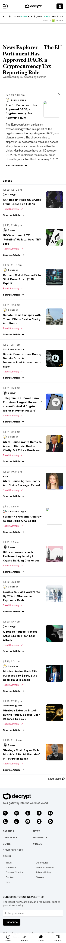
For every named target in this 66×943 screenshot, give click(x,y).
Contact (10, 877)
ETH (30, 16)
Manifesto (11, 867)
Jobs (8, 882)
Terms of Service (45, 867)
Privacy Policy (43, 872)
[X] (5, 813)
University (40, 837)
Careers (40, 877)
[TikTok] (16, 821)
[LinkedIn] (39, 813)
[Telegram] (50, 821)
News (36, 831)
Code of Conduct (15, 872)
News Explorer (13, 850)
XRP (54, 16)
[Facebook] (50, 813)
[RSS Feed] (5, 821)
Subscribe (12, 922)
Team (9, 862)
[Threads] (27, 813)
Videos (37, 843)
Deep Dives (10, 837)
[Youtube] (27, 821)
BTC (5, 16)
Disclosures (42, 862)
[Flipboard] (39, 821)
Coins (7, 843)
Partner (8, 831)
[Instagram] (16, 813)
